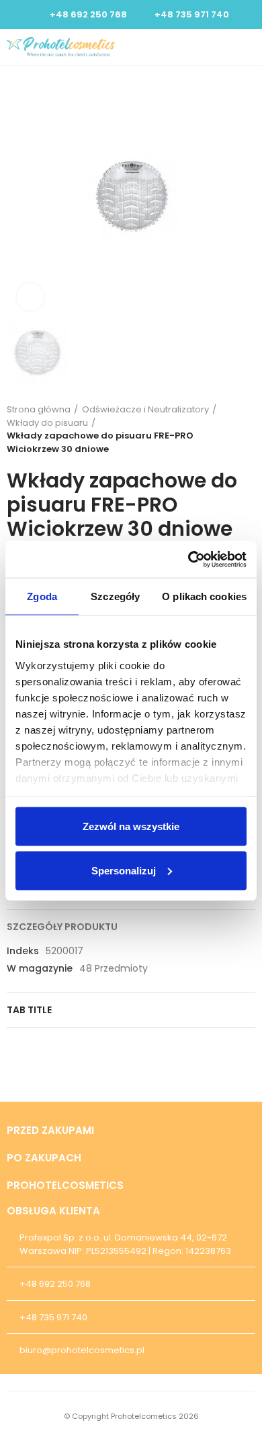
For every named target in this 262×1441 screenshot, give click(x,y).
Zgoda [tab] (42, 596)
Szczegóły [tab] (115, 596)
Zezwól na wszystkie (131, 826)
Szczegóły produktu (62, 926)
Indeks (23, 951)
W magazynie (40, 968)
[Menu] (249, 47)
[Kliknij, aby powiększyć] (30, 297)
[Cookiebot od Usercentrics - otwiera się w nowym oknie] (188, 559)
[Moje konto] (225, 47)
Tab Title (29, 1010)
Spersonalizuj (123, 870)
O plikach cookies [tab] (204, 596)
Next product (245, 429)
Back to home (228, 429)
